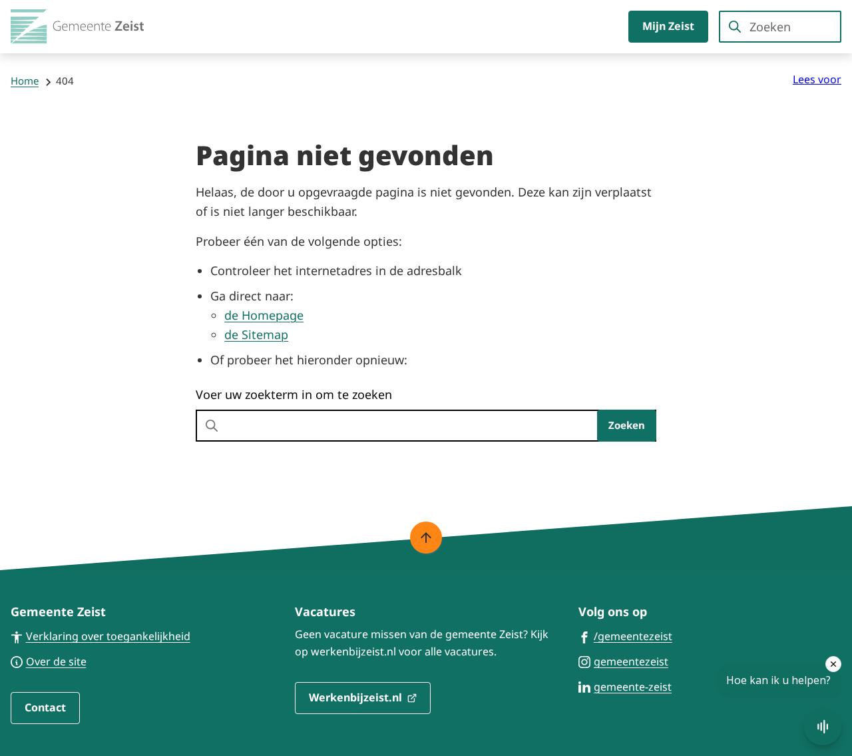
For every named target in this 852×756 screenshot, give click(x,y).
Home (25, 80)
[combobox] (780, 27)
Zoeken (626, 425)
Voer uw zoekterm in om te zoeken (294, 394)
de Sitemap (256, 334)
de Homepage (264, 315)
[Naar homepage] (77, 26)
